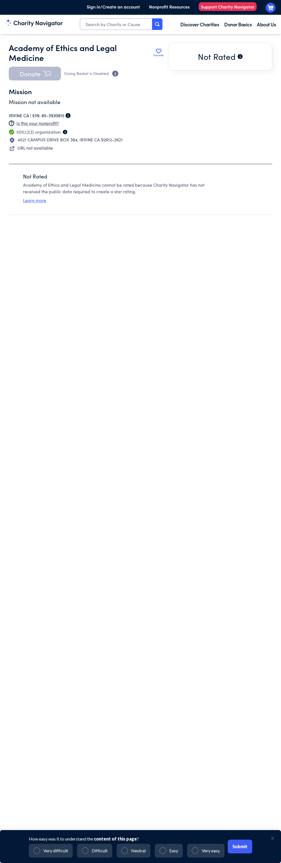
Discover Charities (199, 24)
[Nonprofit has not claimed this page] (11, 123)
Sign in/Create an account (113, 6)
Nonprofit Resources (169, 6)
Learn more (34, 200)
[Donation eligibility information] (115, 74)
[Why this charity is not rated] (240, 56)
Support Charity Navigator (227, 7)
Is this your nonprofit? (37, 123)
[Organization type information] (65, 132)
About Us (266, 24)
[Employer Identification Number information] (68, 115)
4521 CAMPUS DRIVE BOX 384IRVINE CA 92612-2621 (70, 139)
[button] (35, 73)
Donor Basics (238, 24)
